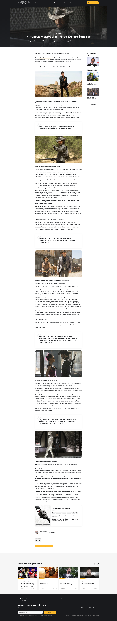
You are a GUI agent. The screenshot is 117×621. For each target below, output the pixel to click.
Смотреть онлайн (92, 2)
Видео (55, 2)
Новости (61, 2)
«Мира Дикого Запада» (45, 58)
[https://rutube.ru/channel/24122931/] (97, 607)
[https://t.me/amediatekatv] (82, 607)
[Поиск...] (84, 2)
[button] (98, 564)
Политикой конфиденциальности (45, 615)
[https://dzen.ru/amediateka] (93, 607)
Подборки (37, 2)
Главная (37, 53)
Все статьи (93, 104)
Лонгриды (43, 2)
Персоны (66, 2)
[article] (27, 578)
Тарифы (72, 2)
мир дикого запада (47, 546)
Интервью (50, 2)
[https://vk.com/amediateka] (86, 607)
